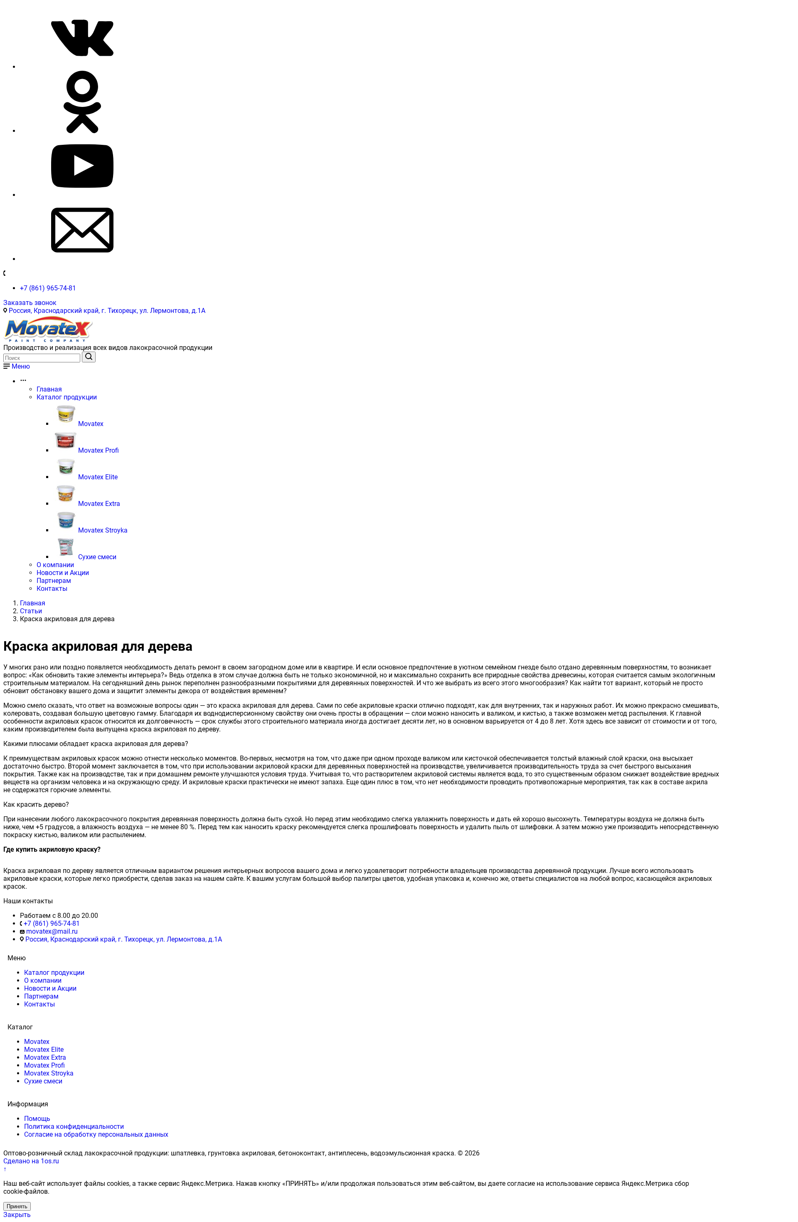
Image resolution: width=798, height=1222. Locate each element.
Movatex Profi (98, 450)
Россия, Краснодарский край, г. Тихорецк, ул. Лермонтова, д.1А (107, 311)
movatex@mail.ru (52, 931)
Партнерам (54, 581)
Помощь (37, 1119)
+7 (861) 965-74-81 (48, 288)
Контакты (52, 588)
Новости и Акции (63, 573)
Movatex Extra (99, 504)
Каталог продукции (67, 397)
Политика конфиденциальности (74, 1126)
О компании (55, 565)
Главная (49, 389)
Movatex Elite (98, 477)
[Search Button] (89, 357)
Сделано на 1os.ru (31, 1161)
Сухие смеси (97, 557)
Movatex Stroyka (103, 530)
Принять (17, 1206)
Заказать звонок (30, 303)
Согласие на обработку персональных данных (96, 1134)
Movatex (90, 424)
